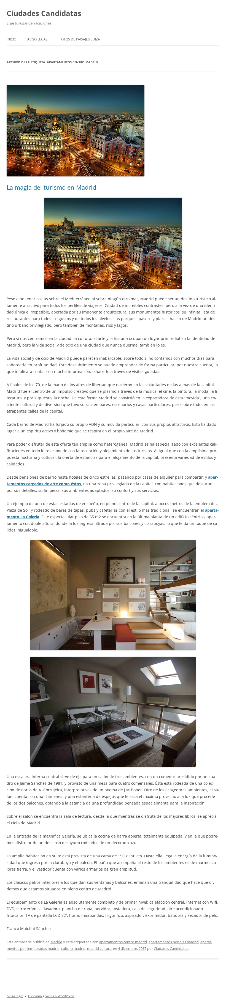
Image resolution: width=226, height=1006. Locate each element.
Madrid (56, 941)
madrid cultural (99, 948)
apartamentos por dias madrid (174, 941)
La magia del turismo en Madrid (51, 187)
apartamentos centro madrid (123, 941)
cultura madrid (73, 948)
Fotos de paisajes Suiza (80, 39)
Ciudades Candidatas (44, 13)
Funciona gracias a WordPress (51, 996)
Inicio (11, 39)
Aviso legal (37, 39)
